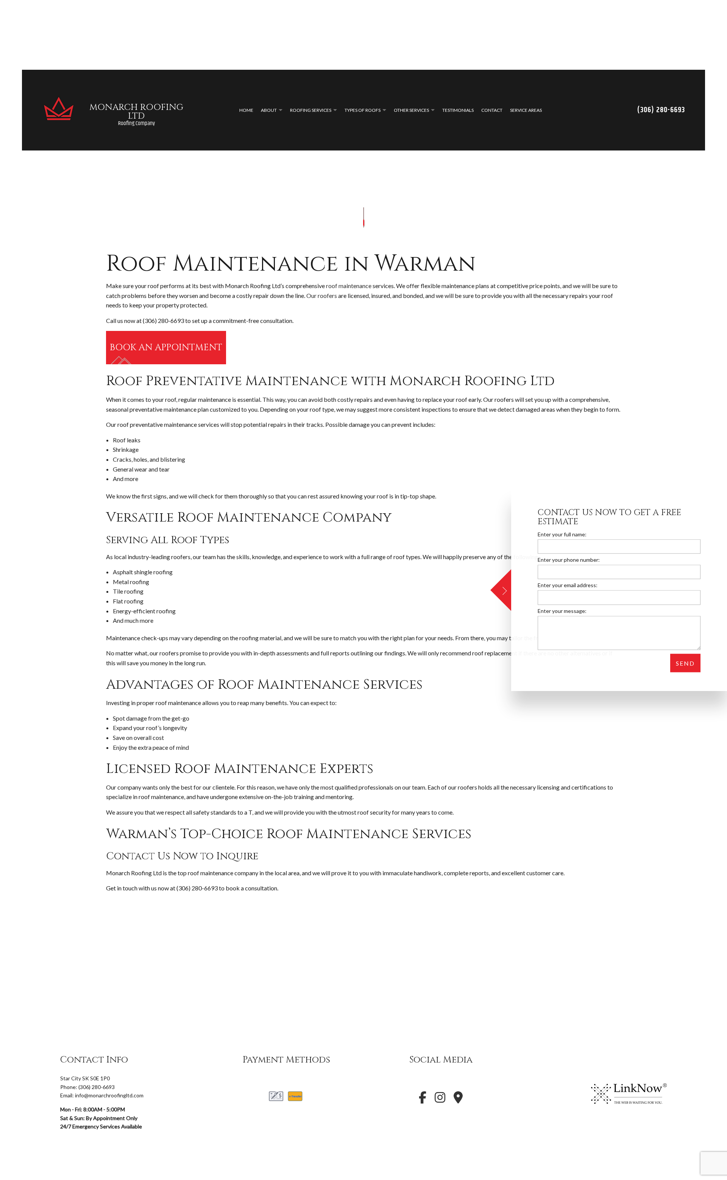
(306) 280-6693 (661, 111)
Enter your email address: (568, 585)
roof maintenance (348, 287)
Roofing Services (310, 111)
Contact (491, 111)
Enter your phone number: (569, 559)
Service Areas (526, 111)
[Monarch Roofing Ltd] (58, 110)
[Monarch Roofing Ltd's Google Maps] (458, 1101)
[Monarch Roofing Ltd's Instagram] (440, 1101)
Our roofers (321, 297)
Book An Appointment (166, 350)
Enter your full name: (562, 534)
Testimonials (458, 111)
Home (246, 111)
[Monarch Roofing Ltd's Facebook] (422, 1101)
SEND (685, 662)
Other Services (411, 111)
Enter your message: (562, 610)
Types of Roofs (363, 111)
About (269, 111)
